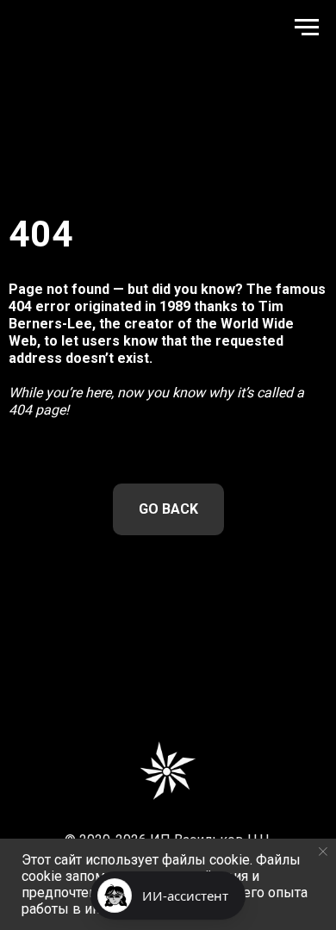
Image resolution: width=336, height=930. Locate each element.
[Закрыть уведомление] (323, 851)
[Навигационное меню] (307, 27)
